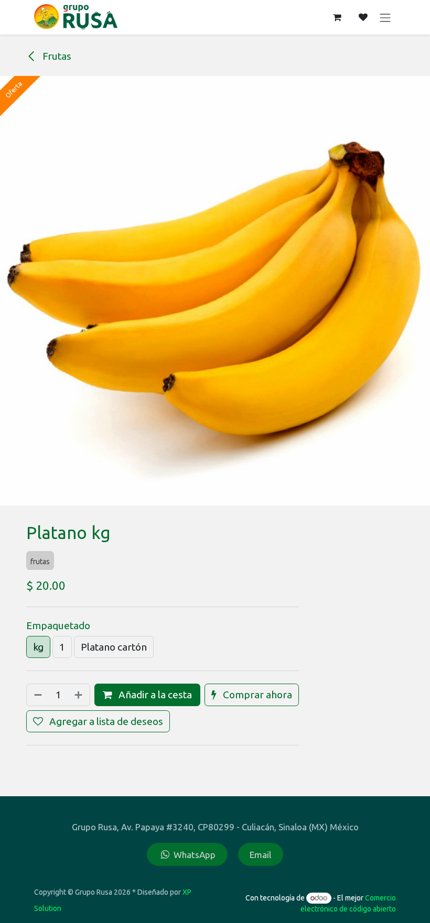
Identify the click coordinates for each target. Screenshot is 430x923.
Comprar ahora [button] (256, 694)
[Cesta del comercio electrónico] (337, 17)
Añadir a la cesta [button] (154, 694)
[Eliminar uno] (37, 695)
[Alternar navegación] (385, 17)
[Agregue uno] (79, 695)
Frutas (55, 56)
